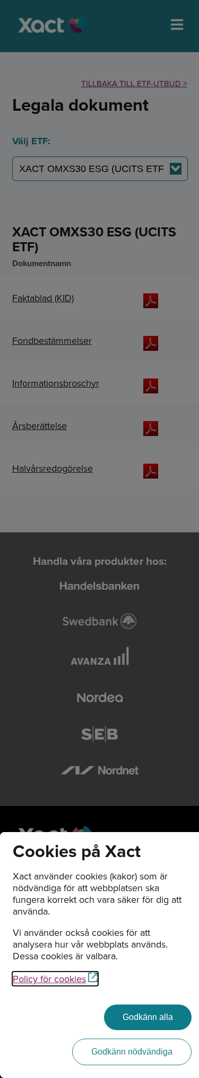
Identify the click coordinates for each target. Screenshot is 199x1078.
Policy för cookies (49, 978)
